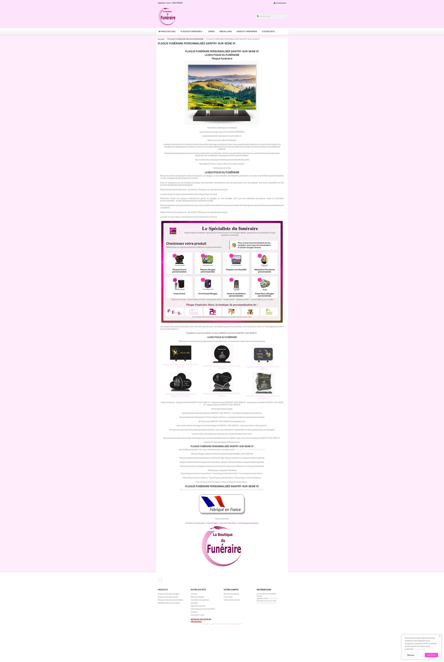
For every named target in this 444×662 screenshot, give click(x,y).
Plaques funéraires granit (168, 597)
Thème (215, 473)
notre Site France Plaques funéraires (250, 449)
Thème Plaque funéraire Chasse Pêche (195, 473)
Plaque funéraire (224, 473)
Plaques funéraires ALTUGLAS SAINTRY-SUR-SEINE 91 (222, 367)
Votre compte (231, 589)
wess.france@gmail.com (266, 603)
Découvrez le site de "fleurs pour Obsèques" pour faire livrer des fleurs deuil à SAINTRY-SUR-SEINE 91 (222, 489)
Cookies (194, 612)
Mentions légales (197, 597)
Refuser (410, 655)
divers (244, 482)
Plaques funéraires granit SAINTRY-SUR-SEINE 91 (263, 368)
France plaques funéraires (248, 523)
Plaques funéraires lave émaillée (170, 600)
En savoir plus (419, 649)
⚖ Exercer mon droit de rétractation (201, 620)
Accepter (431, 655)
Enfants (235, 473)
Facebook (160, 579)
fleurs (260, 473)
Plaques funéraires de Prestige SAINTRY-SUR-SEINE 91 (263, 397)
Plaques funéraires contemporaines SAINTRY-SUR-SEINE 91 (181, 395)
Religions (257, 478)
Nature (231, 478)
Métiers (205, 478)
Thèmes (225, 482)
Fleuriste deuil (212, 523)
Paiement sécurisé (198, 606)
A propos (194, 603)
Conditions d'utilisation (200, 600)
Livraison (194, 594)
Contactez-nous (197, 615)
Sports (218, 482)
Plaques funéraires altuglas (168, 594)
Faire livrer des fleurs (227, 523)
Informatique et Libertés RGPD (203, 609)
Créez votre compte (232, 600)
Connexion (228, 597)
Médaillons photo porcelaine (169, 603)
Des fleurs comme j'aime (195, 523)
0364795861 (177, 3)
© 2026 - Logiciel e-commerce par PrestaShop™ (222, 624)
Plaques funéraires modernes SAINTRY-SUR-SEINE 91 (222, 394)
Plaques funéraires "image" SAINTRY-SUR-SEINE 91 (180, 365)
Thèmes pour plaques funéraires (222, 470)
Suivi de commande (231, 594)
